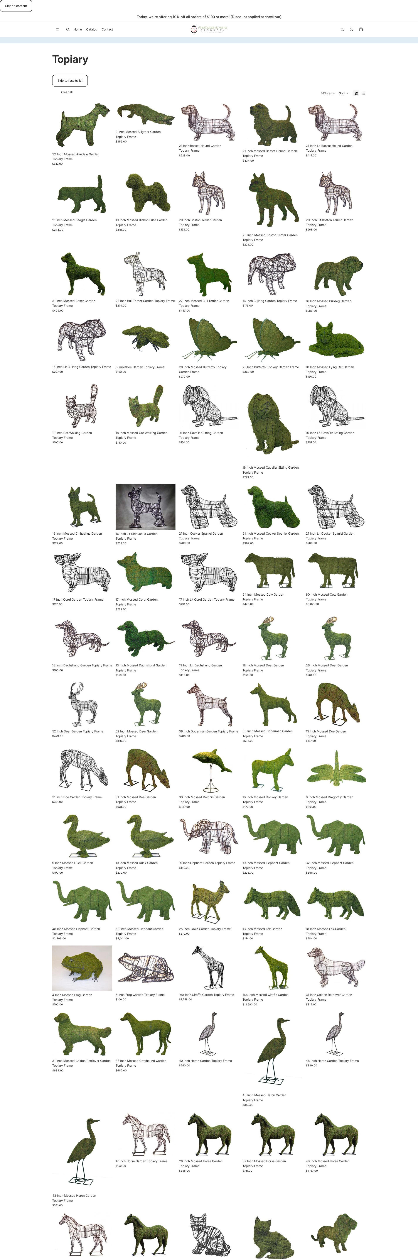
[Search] (68, 29)
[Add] (105, 143)
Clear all (66, 92)
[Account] (351, 29)
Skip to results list (70, 80)
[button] (344, 93)
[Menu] (57, 30)
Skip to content (16, 6)
